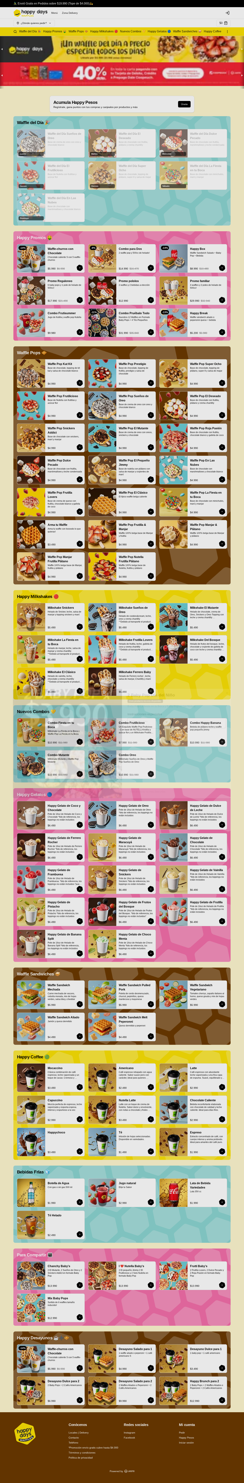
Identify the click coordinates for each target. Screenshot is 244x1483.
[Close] (231, 688)
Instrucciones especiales (146, 711)
